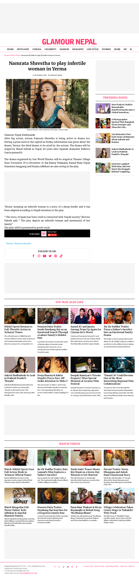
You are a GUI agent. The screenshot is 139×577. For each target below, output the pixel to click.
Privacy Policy (99, 566)
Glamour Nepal (56, 75)
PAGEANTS (78, 49)
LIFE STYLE (93, 49)
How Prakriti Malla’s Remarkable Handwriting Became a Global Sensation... (123, 108)
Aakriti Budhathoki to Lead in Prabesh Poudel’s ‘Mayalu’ (123, 152)
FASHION (64, 49)
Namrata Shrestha (23, 243)
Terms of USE (88, 566)
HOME (10, 49)
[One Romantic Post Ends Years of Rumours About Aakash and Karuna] (103, 138)
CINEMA (36, 49)
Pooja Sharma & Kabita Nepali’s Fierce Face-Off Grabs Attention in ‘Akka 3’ (52, 378)
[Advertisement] (69, 18)
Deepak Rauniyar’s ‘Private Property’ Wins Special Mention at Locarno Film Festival (86, 379)
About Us (131, 566)
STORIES (106, 49)
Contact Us (123, 566)
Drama (10, 243)
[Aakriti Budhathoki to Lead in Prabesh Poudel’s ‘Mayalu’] (103, 153)
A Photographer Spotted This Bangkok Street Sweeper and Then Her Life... (123, 123)
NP (125, 49)
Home (6, 55)
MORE (117, 49)
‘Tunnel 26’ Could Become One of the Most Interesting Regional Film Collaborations (119, 379)
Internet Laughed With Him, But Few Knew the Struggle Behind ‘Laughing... (121, 168)
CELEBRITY (50, 49)
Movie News (15, 55)
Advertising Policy (111, 566)
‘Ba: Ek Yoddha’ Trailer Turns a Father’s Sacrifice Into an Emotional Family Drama (118, 330)
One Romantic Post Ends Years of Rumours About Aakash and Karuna (123, 138)
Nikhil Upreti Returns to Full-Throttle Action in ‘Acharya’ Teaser (18, 329)
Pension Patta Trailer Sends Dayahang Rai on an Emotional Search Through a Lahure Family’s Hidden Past (52, 332)
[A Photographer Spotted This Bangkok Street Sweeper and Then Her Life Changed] (103, 123)
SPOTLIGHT (23, 49)
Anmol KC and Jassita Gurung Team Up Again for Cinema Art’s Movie (86, 329)
